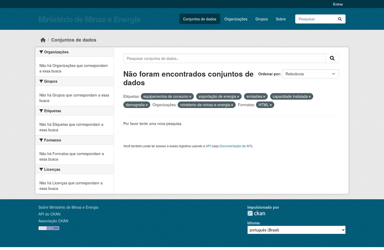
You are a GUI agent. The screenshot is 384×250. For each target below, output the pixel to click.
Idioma (253, 222)
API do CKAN (49, 214)
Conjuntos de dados (199, 18)
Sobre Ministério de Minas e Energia (68, 207)
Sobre (281, 18)
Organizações (235, 18)
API (208, 146)
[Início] (43, 39)
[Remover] (190, 96)
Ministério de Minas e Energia (89, 19)
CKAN (256, 213)
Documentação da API (235, 146)
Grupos (261, 18)
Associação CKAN (53, 220)
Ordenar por (269, 73)
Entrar (338, 4)
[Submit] (340, 19)
